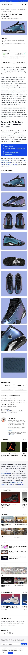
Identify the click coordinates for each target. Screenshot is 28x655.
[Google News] (12, 633)
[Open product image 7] (14, 311)
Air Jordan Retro (21, 9)
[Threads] (10, 633)
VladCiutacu (11, 418)
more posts (4, 160)
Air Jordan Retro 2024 (6, 11)
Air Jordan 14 (13, 9)
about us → (21, 484)
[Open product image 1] (14, 182)
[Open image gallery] (14, 28)
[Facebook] (2, 633)
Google (3, 164)
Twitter (8, 164)
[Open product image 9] (14, 365)
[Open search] (23, 5)
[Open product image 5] (14, 260)
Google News (12, 482)
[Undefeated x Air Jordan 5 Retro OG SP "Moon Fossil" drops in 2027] (10, 450)
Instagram (10, 430)
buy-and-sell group (6, 473)
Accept (10, 652)
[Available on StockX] (24, 53)
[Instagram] (4, 633)
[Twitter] (7, 633)
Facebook (15, 164)
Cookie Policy (4, 625)
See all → (25, 439)
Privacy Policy (12, 625)
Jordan (7, 9)
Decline (5, 652)
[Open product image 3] (14, 221)
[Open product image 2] (14, 201)
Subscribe (23, 644)
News (2, 9)
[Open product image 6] (14, 283)
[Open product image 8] (14, 338)
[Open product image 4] (14, 241)
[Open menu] (25, 5)
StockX (9, 411)
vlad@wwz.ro (11, 434)
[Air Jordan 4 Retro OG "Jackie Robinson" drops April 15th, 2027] (10, 603)
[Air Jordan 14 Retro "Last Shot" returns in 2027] (10, 501)
